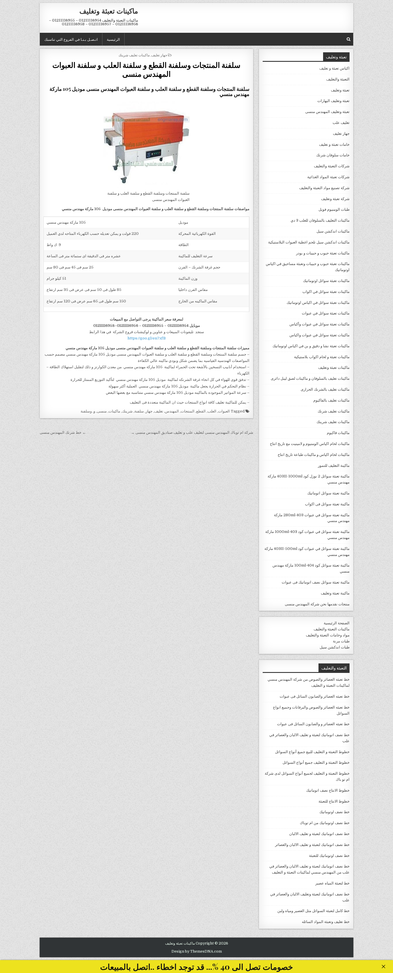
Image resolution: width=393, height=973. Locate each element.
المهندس (172, 411)
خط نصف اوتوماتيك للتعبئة (329, 855)
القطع (201, 411)
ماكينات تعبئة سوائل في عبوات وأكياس (319, 324)
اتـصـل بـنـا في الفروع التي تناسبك (71, 39)
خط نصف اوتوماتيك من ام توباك (325, 823)
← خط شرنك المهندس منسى (63, 432)
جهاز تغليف (159, 54)
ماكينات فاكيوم (338, 433)
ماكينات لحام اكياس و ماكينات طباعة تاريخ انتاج (314, 454)
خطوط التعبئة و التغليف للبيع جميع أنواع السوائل (312, 752)
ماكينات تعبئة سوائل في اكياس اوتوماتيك (318, 302)
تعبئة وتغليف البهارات (333, 101)
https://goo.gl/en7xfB (146, 338)
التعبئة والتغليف (338, 79)
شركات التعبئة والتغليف (332, 166)
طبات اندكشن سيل (335, 647)
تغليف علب (341, 122)
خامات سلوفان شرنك (333, 155)
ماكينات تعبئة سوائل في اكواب (326, 291)
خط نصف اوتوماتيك (334, 812)
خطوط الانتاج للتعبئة (334, 801)
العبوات (224, 411)
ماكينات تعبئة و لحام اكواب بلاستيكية (322, 357)
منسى (102, 411)
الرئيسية (113, 39)
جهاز (149, 411)
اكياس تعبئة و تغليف (334, 68)
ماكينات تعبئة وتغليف (108, 10)
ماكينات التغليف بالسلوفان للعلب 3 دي (320, 220)
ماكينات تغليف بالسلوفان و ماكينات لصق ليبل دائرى (310, 378)
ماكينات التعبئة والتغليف (332, 629)
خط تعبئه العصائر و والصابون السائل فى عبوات (313, 724)
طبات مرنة (341, 641)
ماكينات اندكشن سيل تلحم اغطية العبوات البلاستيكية (309, 242)
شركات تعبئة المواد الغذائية (328, 177)
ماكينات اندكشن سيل (333, 231)
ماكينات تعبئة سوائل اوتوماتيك (326, 281)
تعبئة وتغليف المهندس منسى (327, 112)
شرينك (127, 411)
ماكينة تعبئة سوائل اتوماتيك (328, 493)
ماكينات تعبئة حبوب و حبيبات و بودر (323, 253)
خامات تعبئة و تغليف (334, 144)
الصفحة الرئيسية (337, 623)
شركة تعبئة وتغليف (335, 199)
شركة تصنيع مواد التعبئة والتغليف (324, 188)
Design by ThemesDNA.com (196, 951)
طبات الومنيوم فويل (334, 209)
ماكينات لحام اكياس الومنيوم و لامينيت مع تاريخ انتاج (310, 444)
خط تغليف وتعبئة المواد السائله (326, 922)
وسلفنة (86, 411)
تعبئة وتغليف (340, 90)
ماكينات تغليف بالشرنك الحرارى (325, 389)
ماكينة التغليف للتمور (334, 465)
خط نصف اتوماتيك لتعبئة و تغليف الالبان (319, 834)
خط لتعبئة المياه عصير (332, 883)
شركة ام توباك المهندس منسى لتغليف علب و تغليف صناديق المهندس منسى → (192, 432)
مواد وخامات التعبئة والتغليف (328, 635)
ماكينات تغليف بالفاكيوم (331, 400)
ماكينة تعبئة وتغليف (335, 593)
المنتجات (187, 411)
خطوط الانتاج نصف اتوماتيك (328, 790)
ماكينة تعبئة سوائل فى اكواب (327, 504)
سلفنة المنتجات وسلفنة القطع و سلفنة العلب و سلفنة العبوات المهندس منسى (146, 69)
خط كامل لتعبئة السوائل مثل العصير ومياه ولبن (313, 911)
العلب (211, 411)
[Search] (348, 39)
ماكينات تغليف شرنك (334, 411)
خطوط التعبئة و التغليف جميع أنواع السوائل (316, 762)
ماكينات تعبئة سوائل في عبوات (326, 313)
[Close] (383, 966)
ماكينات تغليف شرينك (134, 54)
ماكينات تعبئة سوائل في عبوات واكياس (319, 335)
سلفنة (139, 411)
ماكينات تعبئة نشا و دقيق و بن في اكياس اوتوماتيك (311, 346)
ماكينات (114, 411)
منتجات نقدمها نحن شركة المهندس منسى (317, 604)
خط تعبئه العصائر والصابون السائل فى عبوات (315, 696)
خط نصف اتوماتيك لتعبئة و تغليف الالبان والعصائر (312, 845)
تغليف (158, 411)
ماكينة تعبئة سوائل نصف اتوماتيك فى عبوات (316, 582)
